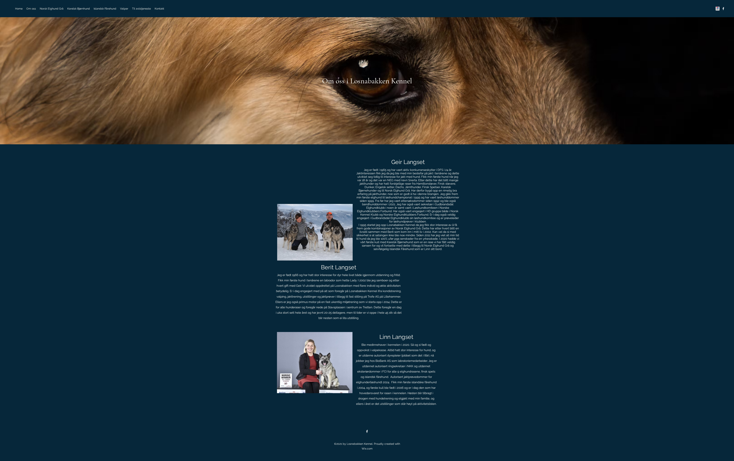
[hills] (717, 9)
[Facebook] (723, 9)
